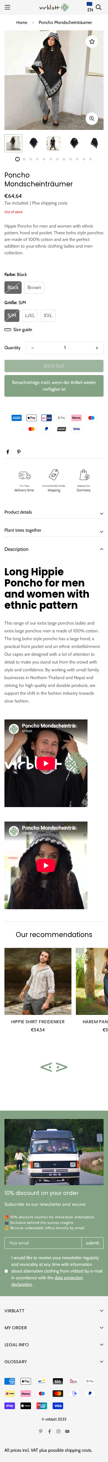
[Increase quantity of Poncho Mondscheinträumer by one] (97, 348)
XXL (48, 315)
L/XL (30, 315)
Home (21, 22)
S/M (11, 315)
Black (13, 287)
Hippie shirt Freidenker (38, 1022)
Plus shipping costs (50, 203)
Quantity (12, 347)
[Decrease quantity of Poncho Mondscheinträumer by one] (32, 348)
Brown (34, 287)
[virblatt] (54, 7)
